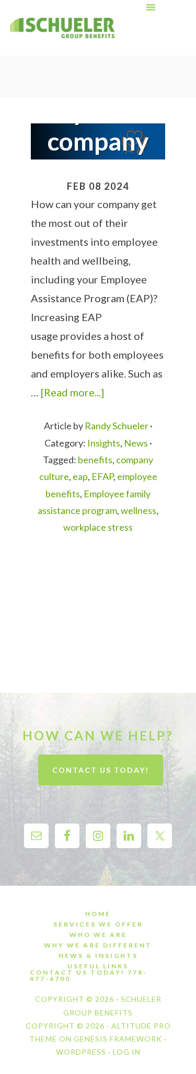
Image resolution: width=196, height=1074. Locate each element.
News (136, 443)
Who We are (98, 935)
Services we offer (98, 924)
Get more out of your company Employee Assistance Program (105, 141)
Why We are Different (98, 945)
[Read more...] (72, 392)
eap (80, 476)
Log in (127, 1051)
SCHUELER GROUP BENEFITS (62, 28)
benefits (95, 459)
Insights (103, 443)
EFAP (102, 476)
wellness (138, 510)
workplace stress (98, 527)
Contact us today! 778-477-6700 (88, 975)
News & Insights (98, 956)
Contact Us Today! (100, 769)
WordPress (81, 1051)
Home (98, 914)
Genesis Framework (118, 1038)
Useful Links (98, 966)
